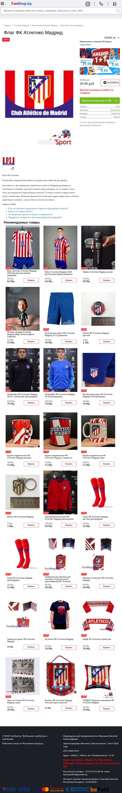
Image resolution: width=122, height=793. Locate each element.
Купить (31, 280)
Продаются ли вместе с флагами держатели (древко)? (35, 217)
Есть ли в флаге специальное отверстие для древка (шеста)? (38, 208)
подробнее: (86, 44)
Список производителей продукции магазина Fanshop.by (97, 123)
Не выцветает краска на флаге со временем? (30, 214)
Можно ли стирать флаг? (20, 211)
